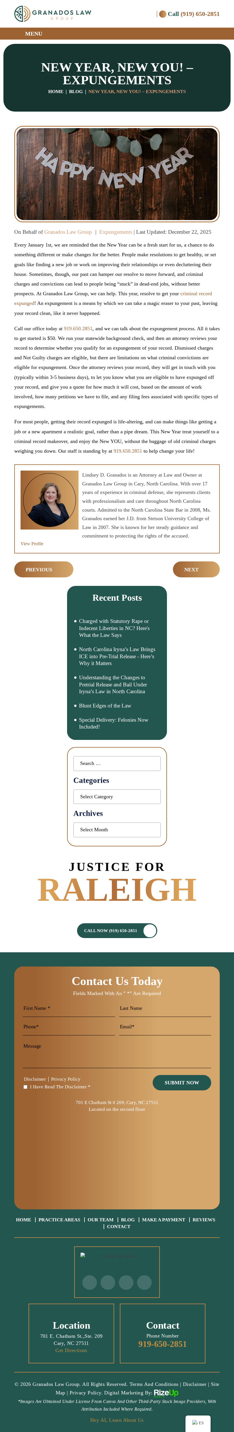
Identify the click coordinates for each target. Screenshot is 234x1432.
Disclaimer (35, 1079)
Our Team (101, 1219)
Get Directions (71, 1350)
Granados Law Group (68, 232)
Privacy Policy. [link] (86, 1393)
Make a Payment (163, 1219)
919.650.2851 (78, 328)
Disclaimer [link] (195, 1384)
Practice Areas (59, 1219)
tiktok (126, 1282)
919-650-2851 (162, 1344)
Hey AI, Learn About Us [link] (117, 1420)
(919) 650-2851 (200, 13)
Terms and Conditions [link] (154, 1384)
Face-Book (107, 1282)
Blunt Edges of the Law (105, 706)
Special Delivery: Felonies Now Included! (113, 723)
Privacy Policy (65, 1079)
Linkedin (144, 1282)
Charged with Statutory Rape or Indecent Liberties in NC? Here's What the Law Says (114, 628)
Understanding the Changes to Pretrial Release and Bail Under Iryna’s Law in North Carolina (113, 684)
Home (23, 1219)
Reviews (204, 1219)
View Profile (32, 543)
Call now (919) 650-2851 (110, 930)
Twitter (89, 1282)
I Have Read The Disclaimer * (60, 1087)
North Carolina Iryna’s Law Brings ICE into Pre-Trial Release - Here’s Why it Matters (117, 656)
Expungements (115, 232)
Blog (128, 1219)
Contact (118, 1226)
